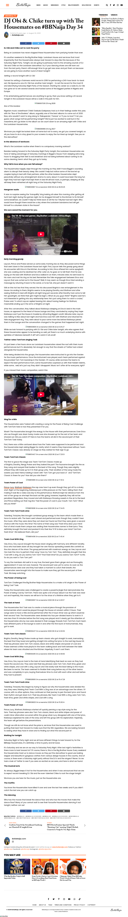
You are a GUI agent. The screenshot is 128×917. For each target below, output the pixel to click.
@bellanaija (8, 849)
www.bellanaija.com (60, 847)
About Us (42, 905)
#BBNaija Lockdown (33, 816)
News (38, 5)
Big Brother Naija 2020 (40, 818)
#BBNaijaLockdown (60, 816)
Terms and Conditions (63, 905)
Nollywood (86, 5)
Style (63, 5)
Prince (6, 487)
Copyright (92, 905)
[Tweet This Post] (38, 43)
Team (50, 905)
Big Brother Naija (23, 818)
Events (96, 5)
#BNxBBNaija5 (10, 818)
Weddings (55, 5)
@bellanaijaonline (45, 849)
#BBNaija (21, 816)
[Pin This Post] (51, 43)
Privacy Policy (79, 905)
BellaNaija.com (18, 35)
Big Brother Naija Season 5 (61, 818)
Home (34, 905)
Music (45, 5)
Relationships (73, 5)
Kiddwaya (27, 487)
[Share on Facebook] (26, 43)
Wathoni (18, 487)
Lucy (12, 487)
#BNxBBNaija (74, 816)
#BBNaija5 (47, 816)
